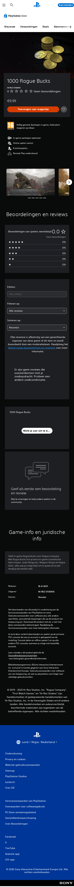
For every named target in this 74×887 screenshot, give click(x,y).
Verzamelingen (29, 26)
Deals (46, 26)
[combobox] (37, 294)
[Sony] (66, 885)
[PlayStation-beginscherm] (37, 5)
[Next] (69, 182)
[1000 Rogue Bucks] (30, 182)
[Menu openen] (4, 5)
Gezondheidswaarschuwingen (22, 655)
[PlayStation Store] (16, 15)
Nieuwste (9, 26)
